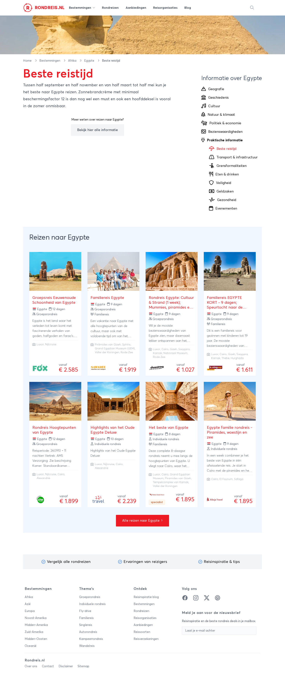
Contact (48, 666)
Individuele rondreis (92, 604)
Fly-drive (85, 611)
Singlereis (85, 625)
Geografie (216, 89)
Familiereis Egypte (107, 298)
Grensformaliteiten (232, 166)
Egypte (89, 60)
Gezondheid (226, 200)
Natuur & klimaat (221, 115)
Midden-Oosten (36, 638)
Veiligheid (223, 183)
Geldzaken (225, 191)
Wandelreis (87, 645)
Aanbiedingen (143, 625)
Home (27, 60)
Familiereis (86, 618)
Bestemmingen (50, 60)
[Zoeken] (252, 7)
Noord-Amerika (36, 618)
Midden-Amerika (36, 625)
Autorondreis (88, 631)
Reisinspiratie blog (146, 597)
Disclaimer (66, 666)
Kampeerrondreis (91, 638)
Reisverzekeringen (146, 638)
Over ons (31, 666)
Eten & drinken (227, 174)
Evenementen (226, 208)
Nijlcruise (50, 344)
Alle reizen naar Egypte (141, 520)
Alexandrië (43, 478)
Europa (30, 611)
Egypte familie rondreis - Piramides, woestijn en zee (229, 432)
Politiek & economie (225, 123)
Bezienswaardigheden (225, 132)
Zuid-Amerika (34, 631)
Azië (28, 604)
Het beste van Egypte (168, 428)
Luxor (40, 344)
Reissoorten (142, 631)
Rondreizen (141, 611)
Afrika (72, 60)
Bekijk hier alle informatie (97, 130)
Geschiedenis (218, 97)
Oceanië (30, 645)
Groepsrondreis (89, 597)
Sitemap (83, 666)
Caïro (165, 349)
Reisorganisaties (145, 618)
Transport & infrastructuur (237, 157)
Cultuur (214, 106)
